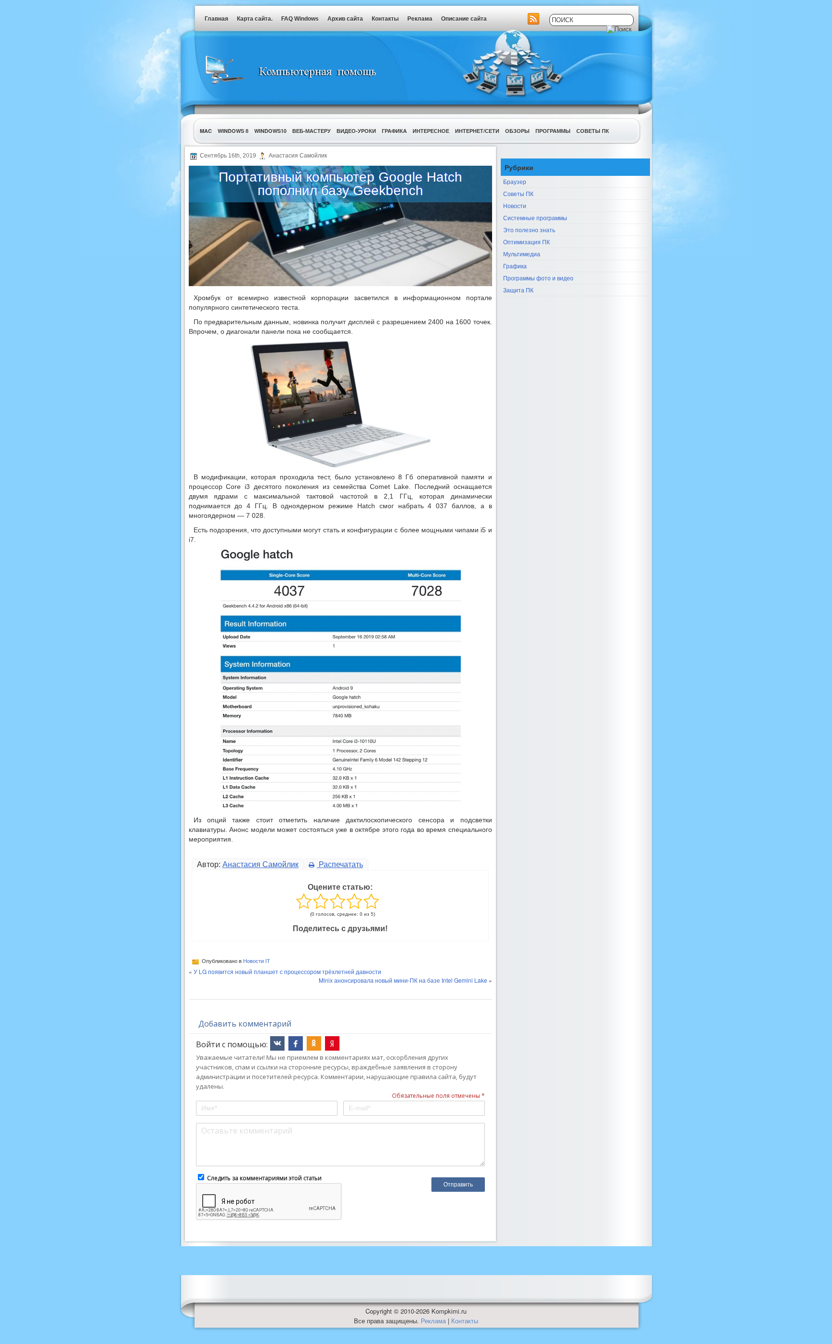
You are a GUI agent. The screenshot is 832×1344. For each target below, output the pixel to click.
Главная (216, 18)
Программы (553, 130)
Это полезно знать (529, 229)
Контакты (385, 18)
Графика (394, 130)
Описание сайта (464, 18)
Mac (206, 130)
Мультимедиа (521, 254)
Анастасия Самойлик (260, 864)
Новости (514, 205)
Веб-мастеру (311, 130)
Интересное (431, 130)
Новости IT (256, 961)
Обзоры (517, 130)
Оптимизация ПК (526, 241)
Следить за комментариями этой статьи (264, 1178)
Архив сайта (345, 18)
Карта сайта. (255, 18)
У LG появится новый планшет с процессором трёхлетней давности (287, 971)
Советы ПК (592, 130)
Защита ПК (518, 290)
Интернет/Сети (477, 130)
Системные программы (535, 217)
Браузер (514, 181)
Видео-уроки (356, 130)
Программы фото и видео (538, 278)
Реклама (419, 18)
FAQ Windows (300, 18)
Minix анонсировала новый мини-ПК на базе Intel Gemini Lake (403, 980)
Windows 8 (233, 130)
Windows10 (270, 130)
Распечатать (340, 864)
